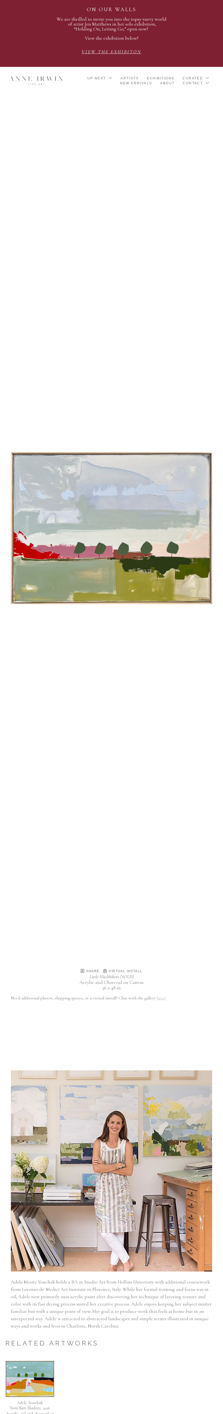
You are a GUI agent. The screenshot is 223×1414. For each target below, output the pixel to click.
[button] (100, 78)
